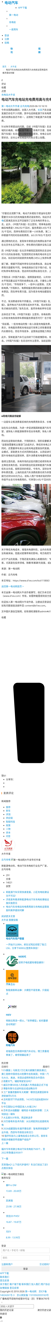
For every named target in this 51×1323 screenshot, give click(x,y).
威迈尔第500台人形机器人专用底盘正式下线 (25, 1084)
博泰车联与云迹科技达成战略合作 (20, 1088)
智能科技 (10, 821)
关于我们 (4, 1284)
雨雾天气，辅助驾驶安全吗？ (18, 1081)
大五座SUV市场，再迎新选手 (18, 1117)
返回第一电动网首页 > (12, 586)
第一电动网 (30, 1291)
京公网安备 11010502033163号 (33, 1295)
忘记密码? (45, 1264)
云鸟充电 (15, 106)
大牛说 (13, 66)
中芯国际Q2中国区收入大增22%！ (20, 1106)
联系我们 (4, 1276)
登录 (25, 1268)
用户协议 (45, 1284)
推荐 (8, 807)
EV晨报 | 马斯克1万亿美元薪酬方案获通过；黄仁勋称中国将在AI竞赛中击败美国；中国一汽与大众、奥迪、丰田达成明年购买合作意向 (25, 1074)
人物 (8, 828)
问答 (8, 836)
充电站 (4, 94)
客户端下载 (15, 1284)
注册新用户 (7, 1264)
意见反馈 (4, 1280)
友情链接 (4, 1287)
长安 (40, 109)
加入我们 (35, 1284)
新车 (8, 810)
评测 (8, 814)
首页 (4, 66)
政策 (8, 825)
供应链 (9, 818)
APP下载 (22, 7)
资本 (8, 832)
